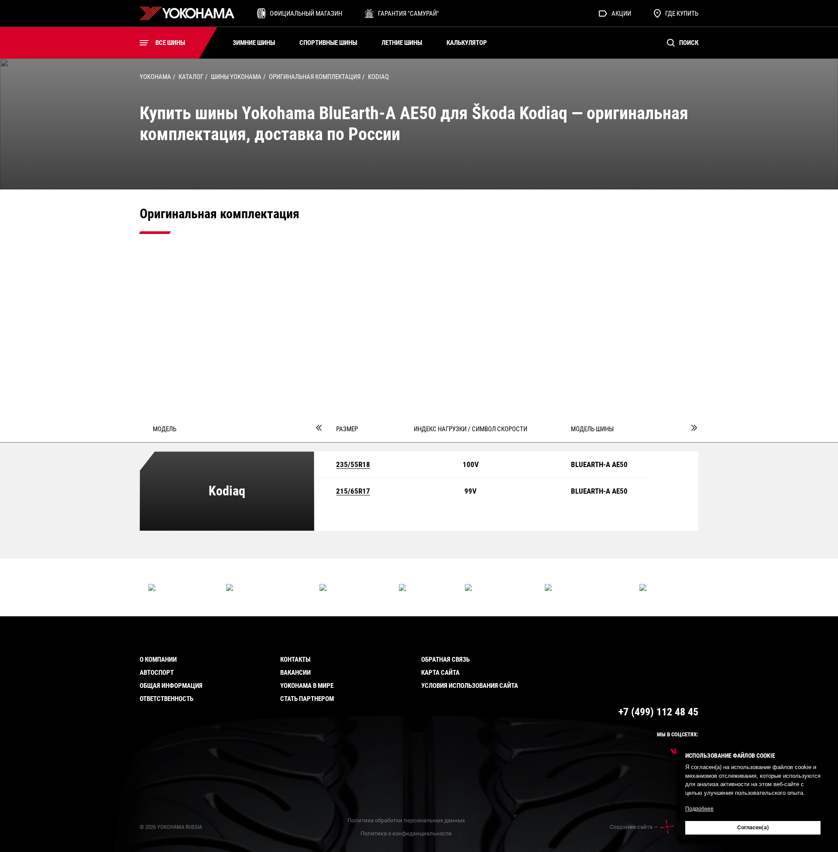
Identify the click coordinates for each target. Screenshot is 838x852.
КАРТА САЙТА (440, 673)
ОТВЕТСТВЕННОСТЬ (166, 699)
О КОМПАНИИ (158, 659)
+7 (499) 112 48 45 (658, 712)
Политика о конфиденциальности (406, 833)
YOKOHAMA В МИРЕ (306, 686)
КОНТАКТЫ (295, 659)
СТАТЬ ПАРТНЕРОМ (307, 699)
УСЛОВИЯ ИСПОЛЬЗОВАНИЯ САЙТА (469, 686)
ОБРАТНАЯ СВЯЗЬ (445, 659)
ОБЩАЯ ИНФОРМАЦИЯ (171, 686)
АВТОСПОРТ (157, 673)
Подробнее (699, 809)
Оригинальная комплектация (315, 77)
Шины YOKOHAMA (236, 77)
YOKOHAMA (155, 77)
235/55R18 (353, 465)
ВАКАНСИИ (295, 673)
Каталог (191, 77)
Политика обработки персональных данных (406, 820)
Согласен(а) (753, 827)
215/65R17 (353, 491)
